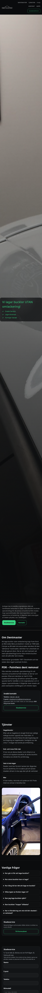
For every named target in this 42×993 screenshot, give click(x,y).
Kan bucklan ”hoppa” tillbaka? (17, 904)
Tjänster (32, 2)
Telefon (6, 979)
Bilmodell (7, 988)
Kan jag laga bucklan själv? (15, 898)
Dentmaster (22, 2)
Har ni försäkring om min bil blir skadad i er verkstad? (20, 912)
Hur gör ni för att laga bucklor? (17, 873)
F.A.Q (38, 2)
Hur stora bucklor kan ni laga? (17, 879)
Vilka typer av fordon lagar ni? (16, 892)
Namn (6, 962)
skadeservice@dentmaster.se (20, 699)
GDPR (38, 6)
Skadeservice (34, 11)
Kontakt (32, 6)
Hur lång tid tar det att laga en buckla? (20, 886)
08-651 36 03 (14, 697)
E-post (6, 971)
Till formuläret (21, 931)
